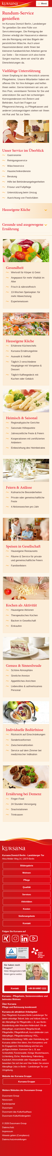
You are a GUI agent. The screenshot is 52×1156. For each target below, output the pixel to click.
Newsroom (7, 1100)
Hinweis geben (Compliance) (15, 1135)
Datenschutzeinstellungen (14, 1139)
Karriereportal (8, 1104)
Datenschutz (8, 1127)
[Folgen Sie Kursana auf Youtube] (34, 938)
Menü (44, 3)
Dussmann (7, 1108)
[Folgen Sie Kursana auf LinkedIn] (25, 938)
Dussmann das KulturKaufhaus (17, 1112)
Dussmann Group (10, 1096)
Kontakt (15, 988)
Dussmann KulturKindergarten (16, 1116)
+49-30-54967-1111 (37, 988)
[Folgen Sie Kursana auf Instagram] (15, 938)
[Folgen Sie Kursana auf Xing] (6, 938)
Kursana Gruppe (26, 1081)
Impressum (7, 1131)
